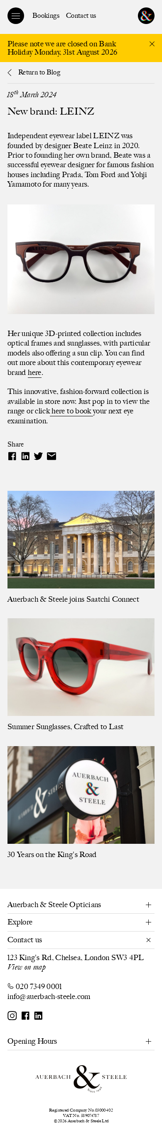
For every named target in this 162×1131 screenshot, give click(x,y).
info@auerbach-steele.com (49, 996)
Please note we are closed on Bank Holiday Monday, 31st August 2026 (62, 48)
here (34, 372)
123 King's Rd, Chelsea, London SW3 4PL (75, 957)
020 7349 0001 (39, 986)
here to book (71, 410)
